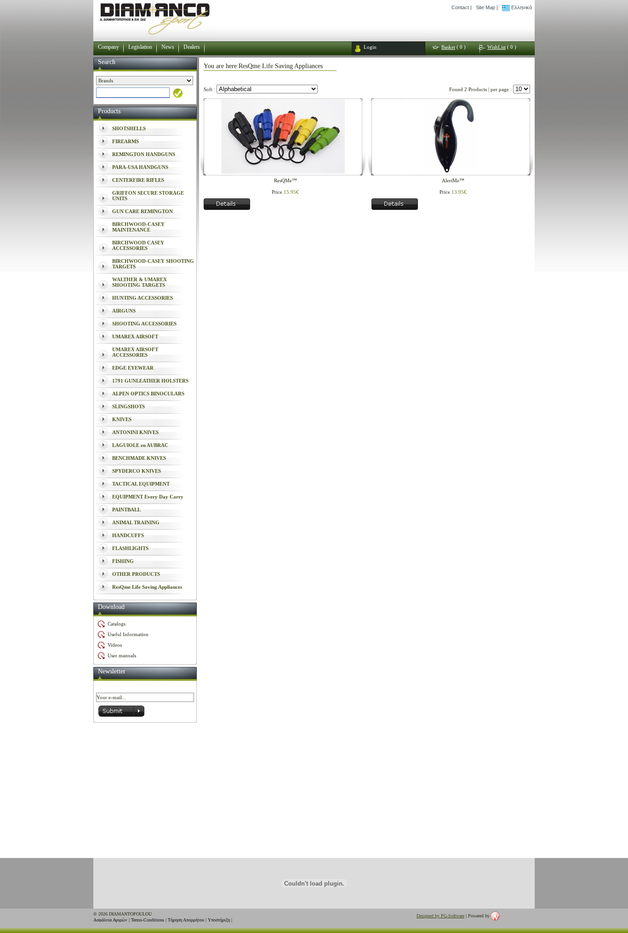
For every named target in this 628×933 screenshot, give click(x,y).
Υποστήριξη (219, 919)
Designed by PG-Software (440, 915)
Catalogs (117, 623)
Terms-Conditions (147, 919)
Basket (448, 47)
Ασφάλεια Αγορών (110, 919)
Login (370, 47)
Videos (115, 645)
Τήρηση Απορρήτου (186, 919)
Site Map (485, 7)
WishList (496, 47)
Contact (460, 7)
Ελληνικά (521, 7)
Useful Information (128, 634)
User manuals (122, 655)
